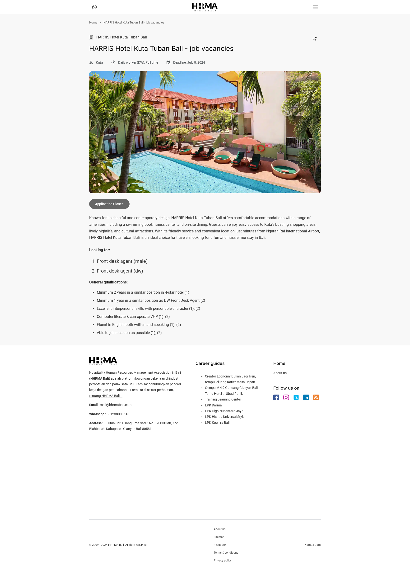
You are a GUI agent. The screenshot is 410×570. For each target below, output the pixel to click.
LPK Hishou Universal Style (224, 417)
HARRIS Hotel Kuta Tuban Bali (121, 37)
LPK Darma (213, 405)
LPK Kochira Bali (217, 422)
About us (280, 373)
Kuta (99, 62)
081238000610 (118, 414)
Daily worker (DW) (131, 62)
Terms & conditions (226, 552)
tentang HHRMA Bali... (105, 396)
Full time (152, 62)
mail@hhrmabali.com (115, 405)
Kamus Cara (313, 544)
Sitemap (219, 537)
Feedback (220, 544)
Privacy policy (223, 560)
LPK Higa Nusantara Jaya (224, 411)
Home (93, 22)
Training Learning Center (223, 399)
